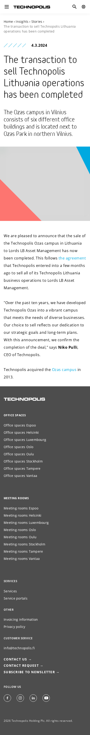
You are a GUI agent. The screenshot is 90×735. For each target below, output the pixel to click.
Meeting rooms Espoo (21, 508)
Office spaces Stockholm (23, 461)
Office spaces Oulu (19, 454)
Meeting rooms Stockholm (24, 544)
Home (8, 21)
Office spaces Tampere (22, 468)
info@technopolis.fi (19, 648)
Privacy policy (14, 626)
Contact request (21, 665)
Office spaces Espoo (20, 425)
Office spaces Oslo (18, 447)
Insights (22, 21)
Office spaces (15, 415)
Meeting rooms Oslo (20, 530)
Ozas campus (64, 369)
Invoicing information (21, 619)
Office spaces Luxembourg (25, 439)
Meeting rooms (16, 498)
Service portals (15, 598)
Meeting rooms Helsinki (23, 515)
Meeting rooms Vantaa (22, 558)
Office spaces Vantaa (20, 475)
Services (10, 591)
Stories (36, 21)
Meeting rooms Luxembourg (26, 522)
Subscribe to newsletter (29, 672)
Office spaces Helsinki (21, 432)
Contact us (15, 659)
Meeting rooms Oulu (20, 537)
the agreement (72, 258)
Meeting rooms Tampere (23, 551)
